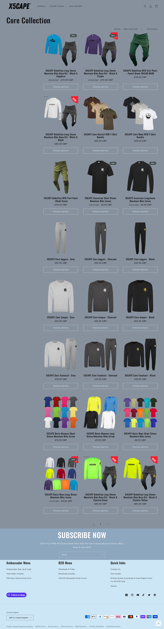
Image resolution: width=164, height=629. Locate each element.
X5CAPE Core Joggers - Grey (61, 259)
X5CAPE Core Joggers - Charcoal (101, 259)
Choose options (61, 87)
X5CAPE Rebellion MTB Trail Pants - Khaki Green (61, 199)
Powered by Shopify (26, 626)
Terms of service (67, 626)
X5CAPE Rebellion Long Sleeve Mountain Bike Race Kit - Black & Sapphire (61, 73)
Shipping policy (81, 626)
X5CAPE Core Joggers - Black (140, 259)
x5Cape (15, 626)
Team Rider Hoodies (15, 574)
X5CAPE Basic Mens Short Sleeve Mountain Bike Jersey (140, 435)
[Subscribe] (102, 555)
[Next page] (107, 524)
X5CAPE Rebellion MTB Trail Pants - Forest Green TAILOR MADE (140, 72)
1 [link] (93, 524)
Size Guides (116, 574)
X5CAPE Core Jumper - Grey (61, 317)
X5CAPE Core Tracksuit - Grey (61, 375)
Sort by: (117, 29)
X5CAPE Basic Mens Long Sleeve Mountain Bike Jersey (61, 496)
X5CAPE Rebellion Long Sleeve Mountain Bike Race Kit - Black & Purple (100, 73)
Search (114, 586)
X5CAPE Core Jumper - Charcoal (100, 317)
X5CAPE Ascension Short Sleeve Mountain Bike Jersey (100, 199)
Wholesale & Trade (67, 569)
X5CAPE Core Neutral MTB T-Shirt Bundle (100, 136)
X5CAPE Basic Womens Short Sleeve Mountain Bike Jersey (61, 435)
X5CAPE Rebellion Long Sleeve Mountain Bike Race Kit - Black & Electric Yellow (140, 497)
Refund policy (40, 626)
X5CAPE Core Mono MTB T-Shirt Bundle (140, 136)
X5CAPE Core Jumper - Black (140, 317)
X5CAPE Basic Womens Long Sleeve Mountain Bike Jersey (100, 435)
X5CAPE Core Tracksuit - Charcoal (100, 375)
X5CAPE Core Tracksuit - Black (140, 375)
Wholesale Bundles (67, 574)
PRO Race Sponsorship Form (19, 578)
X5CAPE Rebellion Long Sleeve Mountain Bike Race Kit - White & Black (61, 137)
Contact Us (115, 569)
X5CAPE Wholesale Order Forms (73, 578)
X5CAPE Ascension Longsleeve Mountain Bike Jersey (140, 199)
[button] (42, 6)
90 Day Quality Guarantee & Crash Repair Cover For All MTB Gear (131, 580)
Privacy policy (53, 626)
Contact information (96, 626)
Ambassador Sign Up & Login (19, 569)
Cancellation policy (113, 626)
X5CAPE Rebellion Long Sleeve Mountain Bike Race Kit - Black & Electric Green (100, 497)
